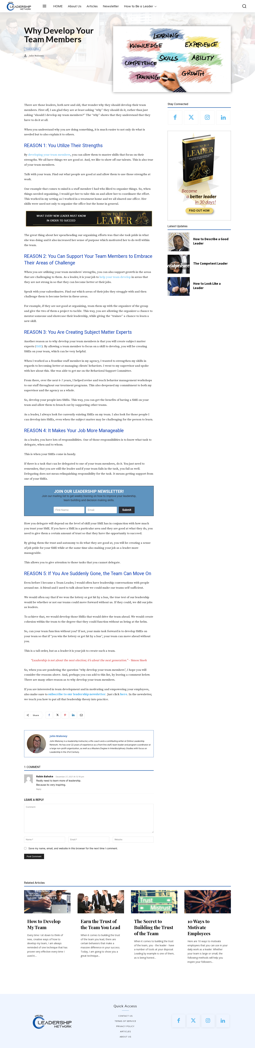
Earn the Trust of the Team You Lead (100, 924)
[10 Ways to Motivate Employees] (207, 901)
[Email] (81, 715)
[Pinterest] (65, 715)
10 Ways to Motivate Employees (199, 927)
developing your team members (49, 155)
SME (39, 346)
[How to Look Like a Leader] (179, 286)
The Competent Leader (210, 263)
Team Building (32, 49)
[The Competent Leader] (179, 264)
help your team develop (115, 277)
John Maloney (36, 56)
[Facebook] (49, 715)
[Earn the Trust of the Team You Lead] (101, 901)
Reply (38, 789)
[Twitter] (57, 715)
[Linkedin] (73, 715)
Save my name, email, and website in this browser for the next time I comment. (73, 848)
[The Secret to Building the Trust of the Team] (154, 901)
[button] (241, 6)
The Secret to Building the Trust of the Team (153, 927)
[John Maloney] (36, 743)
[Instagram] (207, 118)
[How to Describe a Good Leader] (179, 241)
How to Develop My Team (44, 924)
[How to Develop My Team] (47, 901)
